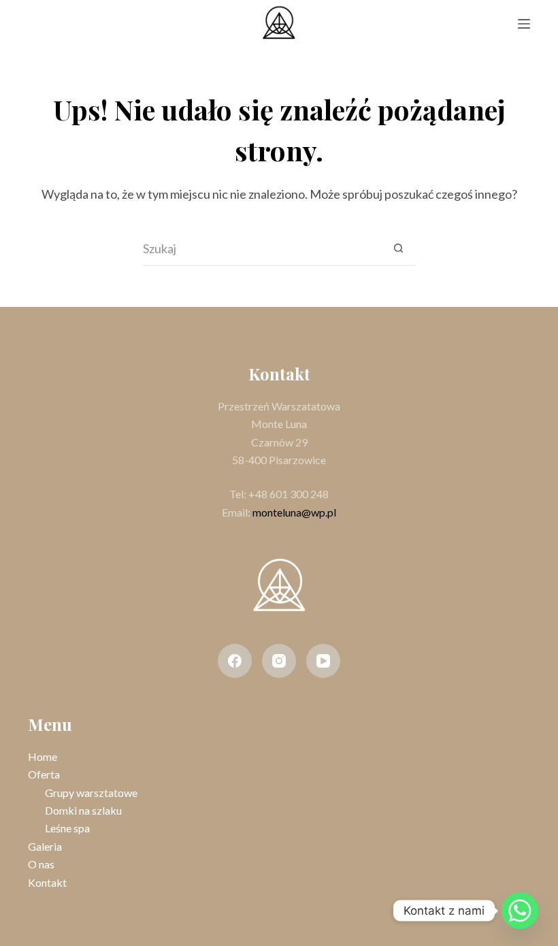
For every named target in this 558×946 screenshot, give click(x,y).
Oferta (44, 774)
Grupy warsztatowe (91, 792)
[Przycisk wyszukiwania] (398, 249)
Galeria (45, 846)
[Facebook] (235, 661)
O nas (41, 864)
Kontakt (47, 882)
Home (42, 756)
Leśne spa (67, 827)
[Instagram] (279, 661)
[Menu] (524, 24)
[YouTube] (323, 661)
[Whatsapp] (520, 910)
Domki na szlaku (83, 810)
